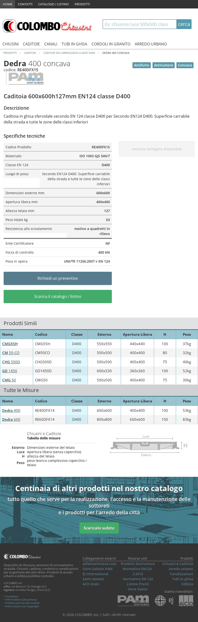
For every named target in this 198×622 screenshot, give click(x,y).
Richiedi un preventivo (57, 278)
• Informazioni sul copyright (21, 606)
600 (11, 419)
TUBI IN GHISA (74, 44)
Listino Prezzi (138, 584)
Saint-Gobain (93, 579)
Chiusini (169, 563)
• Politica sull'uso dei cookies (22, 603)
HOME (7, 4)
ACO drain (91, 584)
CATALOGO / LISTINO (53, 4)
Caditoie (186, 563)
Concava (185, 65)
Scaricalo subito (99, 528)
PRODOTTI (82, 4)
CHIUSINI (10, 44)
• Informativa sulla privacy (20, 599)
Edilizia (187, 584)
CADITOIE (31, 44)
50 (9, 380)
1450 (9, 370)
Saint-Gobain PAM (98, 568)
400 (11, 410)
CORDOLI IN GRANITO (111, 44)
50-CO (11, 352)
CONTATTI (25, 4)
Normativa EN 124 (138, 579)
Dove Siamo (138, 589)
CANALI (50, 44)
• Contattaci (11, 596)
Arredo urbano (181, 568)
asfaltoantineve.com (99, 563)
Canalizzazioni (181, 574)
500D (11, 361)
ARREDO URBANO (151, 44)
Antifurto (141, 65)
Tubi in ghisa (182, 579)
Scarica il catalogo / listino (57, 296)
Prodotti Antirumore (138, 563)
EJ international (95, 574)
